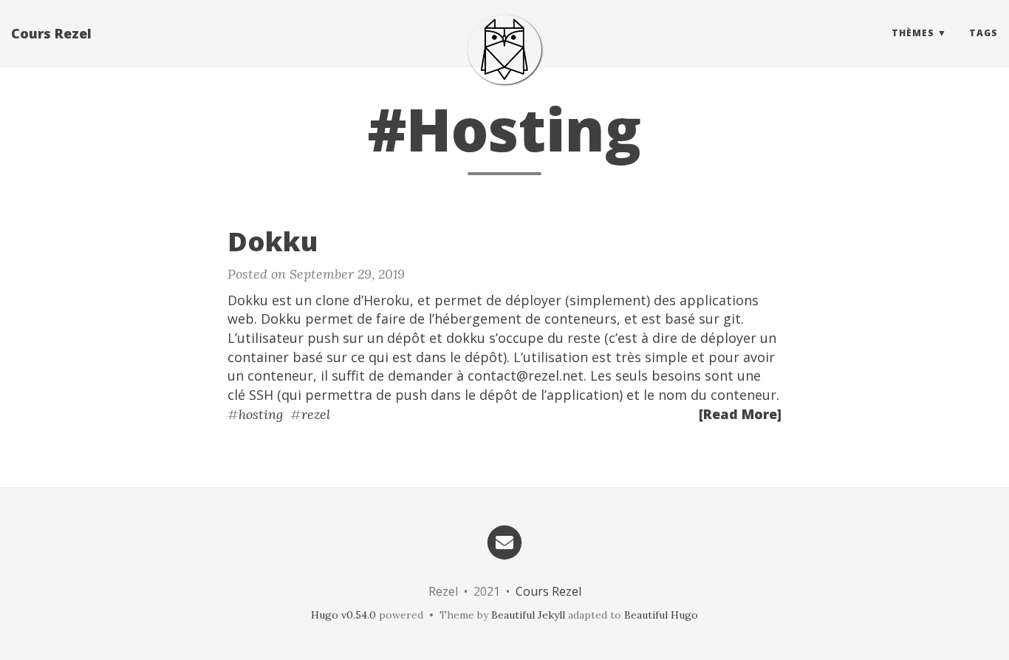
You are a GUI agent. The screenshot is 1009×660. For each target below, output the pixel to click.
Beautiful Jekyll (528, 615)
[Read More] (740, 414)
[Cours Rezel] (504, 49)
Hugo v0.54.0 (343, 615)
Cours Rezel (51, 33)
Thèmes (913, 33)
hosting (261, 414)
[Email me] (504, 540)
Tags (983, 33)
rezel (315, 414)
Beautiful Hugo (661, 615)
